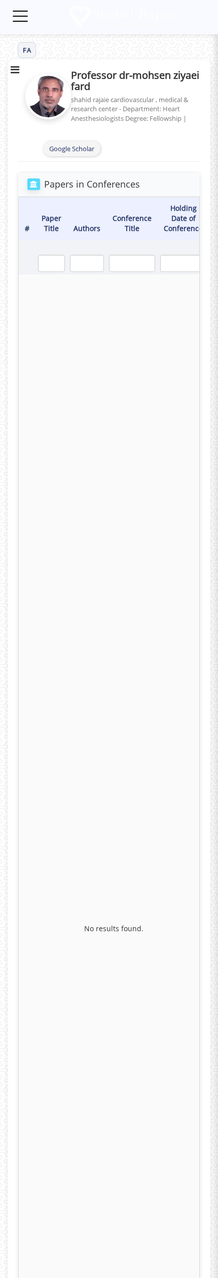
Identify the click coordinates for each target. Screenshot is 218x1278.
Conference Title (132, 223)
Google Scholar (71, 148)
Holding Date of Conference (183, 218)
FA (27, 50)
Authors (87, 228)
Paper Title (51, 223)
